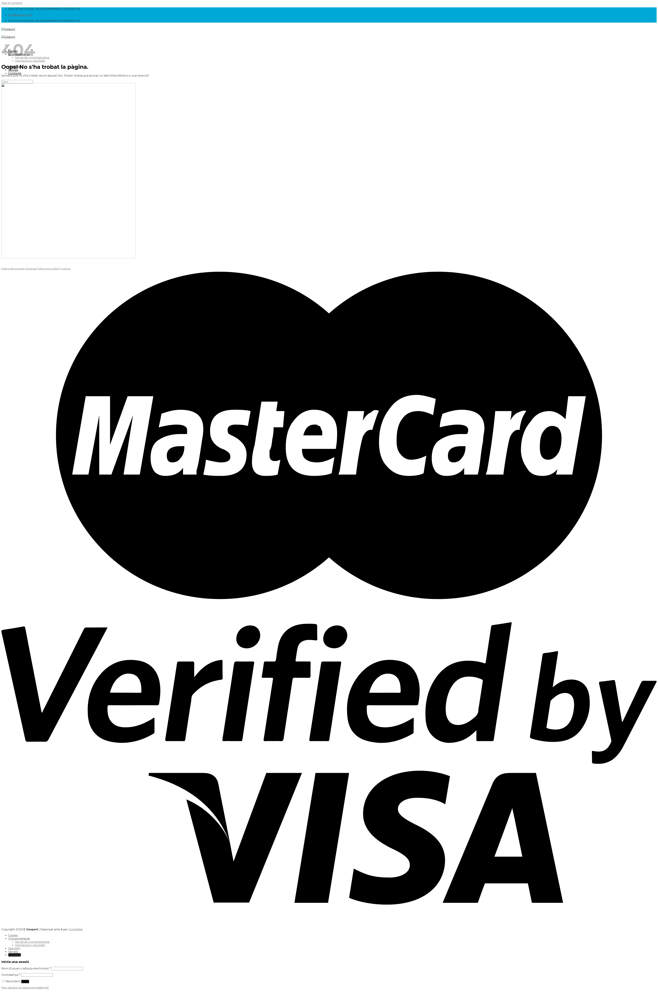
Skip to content (12, 3)
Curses (13, 935)
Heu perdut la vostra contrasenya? (25, 987)
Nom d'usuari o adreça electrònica (25, 968)
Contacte (14, 73)
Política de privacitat (12, 268)
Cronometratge (19, 938)
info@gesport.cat (20, 15)
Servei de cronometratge (32, 942)
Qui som (14, 948)
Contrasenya (10, 974)
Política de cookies (48, 268)
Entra (25, 981)
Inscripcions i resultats (30, 60)
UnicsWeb (76, 929)
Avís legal (31, 268)
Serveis (13, 951)
